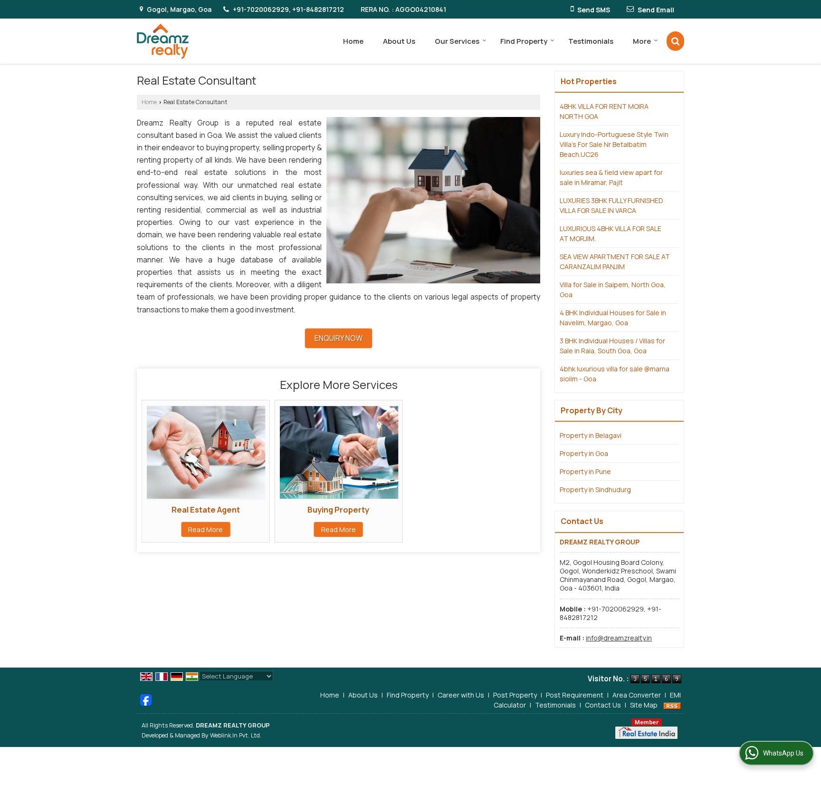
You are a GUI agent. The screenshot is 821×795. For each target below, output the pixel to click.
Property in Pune (585, 471)
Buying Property (338, 509)
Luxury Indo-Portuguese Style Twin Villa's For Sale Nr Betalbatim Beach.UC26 (614, 144)
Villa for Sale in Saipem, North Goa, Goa (613, 289)
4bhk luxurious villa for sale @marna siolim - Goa (614, 373)
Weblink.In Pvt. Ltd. (235, 735)
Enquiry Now (339, 338)
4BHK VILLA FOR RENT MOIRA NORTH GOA (604, 111)
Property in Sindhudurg (595, 489)
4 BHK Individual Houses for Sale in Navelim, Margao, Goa (613, 317)
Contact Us (603, 704)
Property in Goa (584, 453)
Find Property (523, 41)
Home (353, 41)
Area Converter (636, 694)
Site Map (644, 704)
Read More (205, 529)
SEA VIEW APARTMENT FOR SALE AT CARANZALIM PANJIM (615, 261)
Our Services (457, 41)
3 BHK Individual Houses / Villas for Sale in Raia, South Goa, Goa (612, 345)
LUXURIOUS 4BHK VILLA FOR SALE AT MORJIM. (610, 233)
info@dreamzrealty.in (619, 637)
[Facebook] (146, 699)
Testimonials (590, 41)
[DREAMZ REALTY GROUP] (163, 41)
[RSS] (672, 704)
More (642, 41)
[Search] (675, 41)
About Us (399, 41)
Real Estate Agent (206, 509)
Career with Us (461, 694)
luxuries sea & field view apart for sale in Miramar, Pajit (611, 177)
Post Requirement (574, 694)
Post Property (515, 694)
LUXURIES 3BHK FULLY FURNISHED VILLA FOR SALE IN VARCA (611, 205)
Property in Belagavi (590, 435)
